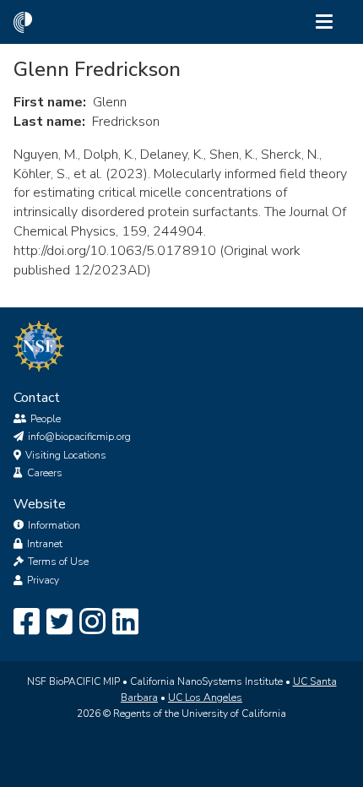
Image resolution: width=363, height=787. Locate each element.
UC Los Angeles (205, 697)
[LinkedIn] (125, 622)
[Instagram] (92, 622)
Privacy (43, 580)
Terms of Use (58, 561)
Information (54, 525)
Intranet (44, 544)
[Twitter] (59, 622)
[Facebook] (27, 622)
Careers (44, 473)
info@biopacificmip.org (79, 436)
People (45, 419)
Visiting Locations (65, 455)
